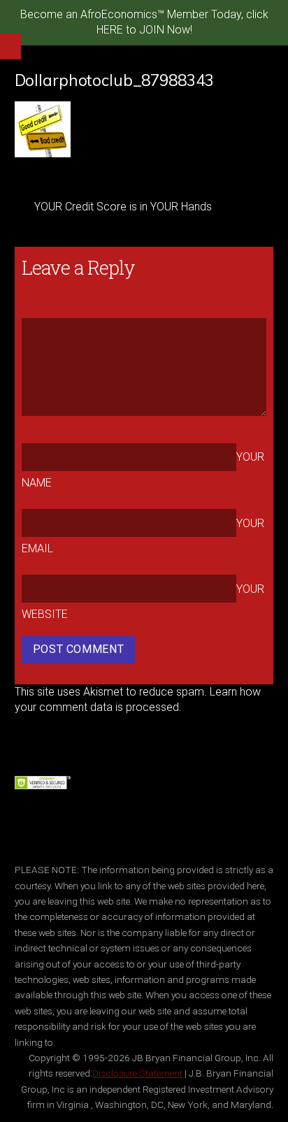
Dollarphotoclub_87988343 (114, 80)
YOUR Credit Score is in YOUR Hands (123, 206)
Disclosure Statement (137, 1073)
